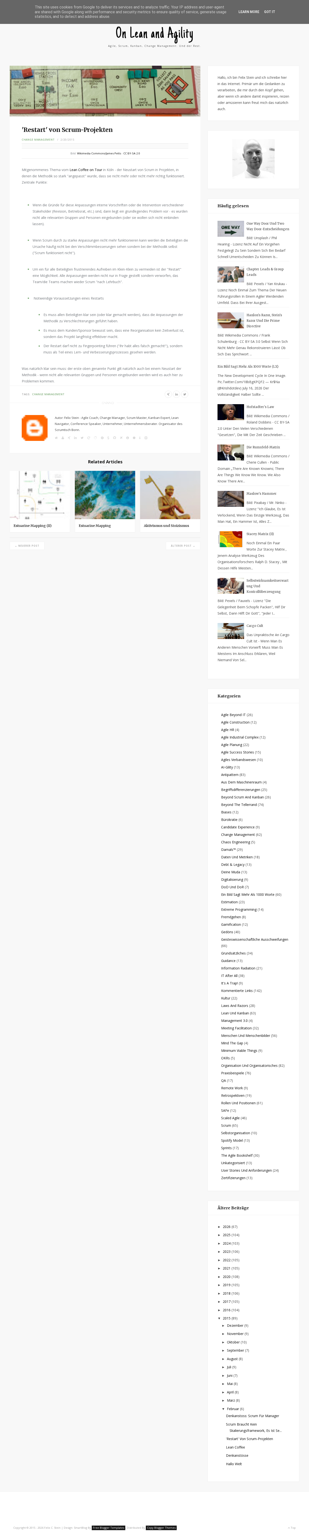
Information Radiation (238, 968)
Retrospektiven (233, 1095)
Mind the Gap (232, 1043)
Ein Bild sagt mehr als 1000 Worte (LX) (248, 367)
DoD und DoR (232, 887)
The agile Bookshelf (237, 1155)
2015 (227, 1318)
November (236, 1333)
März (231, 1400)
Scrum (226, 1125)
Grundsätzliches (233, 953)
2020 (227, 1276)
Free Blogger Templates (108, 1527)
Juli (229, 1367)
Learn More (249, 12)
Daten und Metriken (237, 857)
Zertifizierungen (233, 1178)
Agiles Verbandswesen (238, 759)
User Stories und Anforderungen (246, 1170)
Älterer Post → (183, 545)
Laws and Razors (234, 1005)
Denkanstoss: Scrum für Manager (252, 1415)
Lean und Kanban (235, 1013)
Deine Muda (230, 872)
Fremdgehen (231, 917)
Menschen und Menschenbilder (245, 1035)
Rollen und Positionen (238, 1103)
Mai (230, 1383)
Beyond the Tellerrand (239, 804)
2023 (227, 1251)
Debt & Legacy (233, 864)
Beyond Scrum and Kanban (242, 797)
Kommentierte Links (237, 990)
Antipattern (230, 774)
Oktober (234, 1342)
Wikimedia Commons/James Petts (99, 153)
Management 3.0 (234, 1020)
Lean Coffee (235, 1447)
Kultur (225, 998)
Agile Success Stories (237, 752)
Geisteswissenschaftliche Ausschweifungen (254, 939)
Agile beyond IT (233, 714)
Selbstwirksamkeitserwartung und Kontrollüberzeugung (267, 586)
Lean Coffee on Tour (86, 169)
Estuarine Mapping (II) (33, 526)
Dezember (235, 1325)
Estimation (229, 902)
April (231, 1392)
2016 (227, 1310)
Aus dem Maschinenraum (241, 782)
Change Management (38, 139)
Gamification (231, 924)
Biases (226, 812)
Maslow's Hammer (261, 494)
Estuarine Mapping (95, 526)
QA (223, 1080)
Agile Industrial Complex (240, 737)
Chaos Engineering (235, 842)
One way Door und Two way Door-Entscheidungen (267, 226)
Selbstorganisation (235, 1133)
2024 (227, 1243)
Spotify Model (232, 1140)
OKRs (225, 1058)
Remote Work (232, 1088)
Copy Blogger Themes (161, 1527)
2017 (227, 1301)
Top (293, 1527)
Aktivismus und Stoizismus (166, 526)
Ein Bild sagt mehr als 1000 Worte (247, 894)
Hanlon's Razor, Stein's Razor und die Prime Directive (264, 320)
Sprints (226, 1148)
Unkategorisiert (233, 1163)
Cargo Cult (254, 626)
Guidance (228, 960)
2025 (227, 1235)
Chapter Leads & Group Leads (265, 272)
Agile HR (227, 729)
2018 (227, 1293)
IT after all (229, 975)
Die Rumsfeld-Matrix (263, 447)
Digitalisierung (232, 879)
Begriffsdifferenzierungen (240, 789)
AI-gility (227, 767)
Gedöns (227, 932)
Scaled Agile (230, 1118)
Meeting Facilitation (236, 1028)
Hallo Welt (234, 1464)
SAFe (225, 1110)
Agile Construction (235, 722)
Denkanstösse (237, 1455)
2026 (227, 1226)
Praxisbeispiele (232, 1073)
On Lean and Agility (155, 34)
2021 (227, 1268)
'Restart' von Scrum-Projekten (249, 1438)
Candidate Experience (238, 827)
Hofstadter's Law (260, 407)
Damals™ (228, 849)
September (236, 1350)
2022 (227, 1260)
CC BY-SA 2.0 (131, 153)
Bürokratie (229, 819)
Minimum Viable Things (239, 1050)
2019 (227, 1285)
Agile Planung (231, 744)
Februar (233, 1408)
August (233, 1358)
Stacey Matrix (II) (260, 534)
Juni (230, 1375)
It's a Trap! (229, 983)
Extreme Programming (239, 909)
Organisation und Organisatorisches (249, 1065)
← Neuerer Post (27, 545)
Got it (269, 12)
